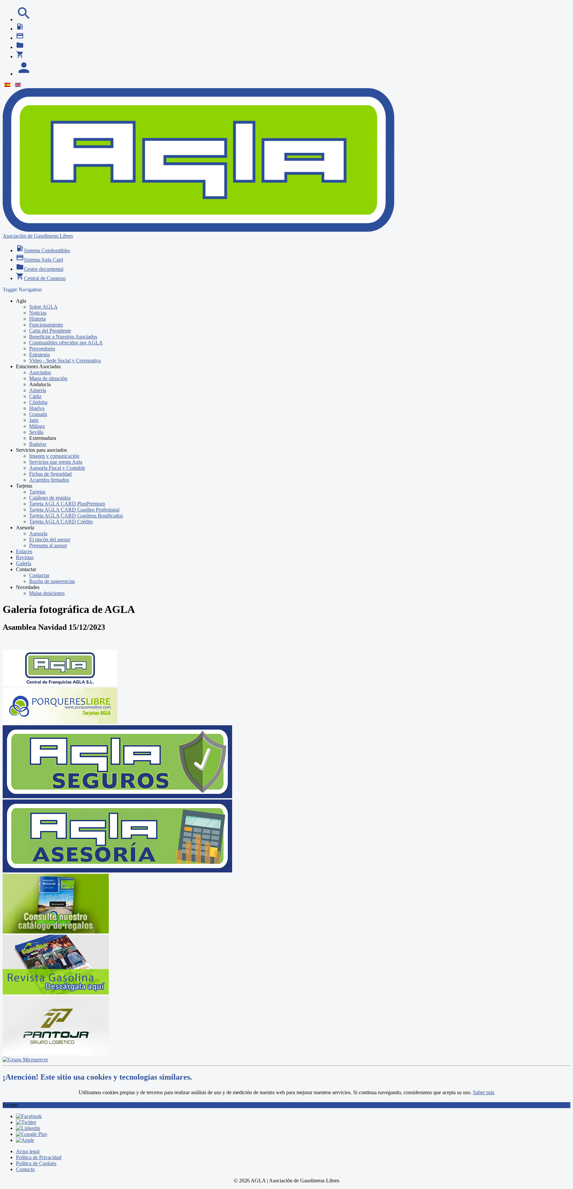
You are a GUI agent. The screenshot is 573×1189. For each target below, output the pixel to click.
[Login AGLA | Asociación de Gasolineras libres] (24, 74)
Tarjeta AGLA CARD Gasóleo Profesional (74, 509)
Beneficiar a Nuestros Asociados (63, 336)
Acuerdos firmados (49, 480)
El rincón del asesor (49, 539)
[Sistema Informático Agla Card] (20, 38)
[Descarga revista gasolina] (56, 992)
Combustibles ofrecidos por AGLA (66, 342)
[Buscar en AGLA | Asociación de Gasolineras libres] (24, 19)
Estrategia (39, 354)
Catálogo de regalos (50, 498)
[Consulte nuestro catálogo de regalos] (56, 931)
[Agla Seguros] (117, 796)
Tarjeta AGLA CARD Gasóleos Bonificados (76, 515)
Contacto (25, 1169)
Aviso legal (27, 1151)
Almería (37, 390)
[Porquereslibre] (60, 722)
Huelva (36, 408)
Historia (37, 319)
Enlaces (24, 551)
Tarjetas (37, 492)
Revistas (24, 557)
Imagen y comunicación (54, 456)
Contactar (39, 575)
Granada (38, 414)
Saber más (483, 1092)
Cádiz (35, 396)
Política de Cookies (36, 1163)
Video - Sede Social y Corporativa (65, 360)
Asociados (40, 372)
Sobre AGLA (43, 307)
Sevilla (36, 432)
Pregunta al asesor (48, 545)
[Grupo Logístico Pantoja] (56, 1053)
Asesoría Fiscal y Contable (57, 468)
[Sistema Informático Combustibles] (20, 28)
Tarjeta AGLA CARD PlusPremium (67, 503)
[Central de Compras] (20, 56)
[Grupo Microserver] (25, 1059)
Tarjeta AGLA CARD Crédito (61, 521)
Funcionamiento (46, 324)
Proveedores (42, 348)
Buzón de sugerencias (52, 581)
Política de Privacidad (38, 1157)
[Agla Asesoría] (117, 870)
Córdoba (38, 402)
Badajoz (37, 444)
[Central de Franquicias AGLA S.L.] (60, 684)
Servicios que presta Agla (55, 462)
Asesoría (38, 533)
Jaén (33, 420)
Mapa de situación (48, 378)
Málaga (37, 426)
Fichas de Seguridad (50, 474)
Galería (23, 563)
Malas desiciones (47, 593)
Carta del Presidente (50, 330)
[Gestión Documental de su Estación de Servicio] (20, 47)
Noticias (37, 313)
